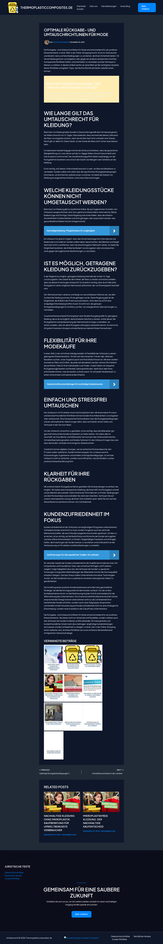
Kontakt (80, 9)
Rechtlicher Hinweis (13, 875)
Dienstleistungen (108, 6)
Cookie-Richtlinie (12, 878)
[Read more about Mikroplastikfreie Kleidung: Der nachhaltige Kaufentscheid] (101, 802)
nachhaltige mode (69, 834)
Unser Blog (125, 6)
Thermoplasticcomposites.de (46, 8)
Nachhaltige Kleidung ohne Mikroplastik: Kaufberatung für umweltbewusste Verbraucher (59, 823)
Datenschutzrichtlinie (14, 872)
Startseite (81, 6)
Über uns (94, 6)
